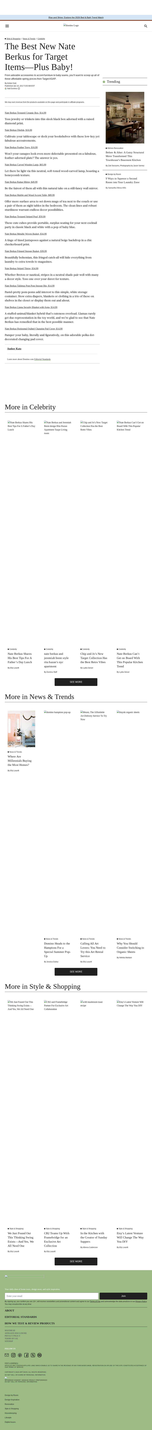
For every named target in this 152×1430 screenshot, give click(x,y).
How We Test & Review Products (30, 1323)
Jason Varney (138, 166)
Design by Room (114, 174)
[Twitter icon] (33, 1355)
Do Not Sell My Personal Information (21, 1382)
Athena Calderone (90, 1247)
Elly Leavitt (14, 668)
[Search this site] (145, 26)
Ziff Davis (24, 1372)
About (9, 1310)
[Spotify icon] (39, 1355)
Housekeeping (11, 1413)
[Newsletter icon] (7, 1355)
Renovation (9, 1404)
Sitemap (9, 1341)
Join (123, 1296)
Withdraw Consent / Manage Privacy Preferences (26, 1380)
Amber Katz (11, 83)
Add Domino (12, 88)
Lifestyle (8, 1418)
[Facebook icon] (26, 1355)
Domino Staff (52, 672)
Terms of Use (95, 1301)
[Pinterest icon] (20, 1355)
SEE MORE (76, 682)
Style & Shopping (13, 39)
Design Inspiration (12, 1400)
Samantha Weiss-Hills (117, 188)
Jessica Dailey (52, 962)
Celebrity (41, 39)
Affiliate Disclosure (16, 1333)
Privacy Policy (141, 1301)
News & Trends (29, 39)
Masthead (10, 1330)
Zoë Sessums (113, 166)
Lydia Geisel (88, 668)
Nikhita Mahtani (125, 958)
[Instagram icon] (13, 1355)
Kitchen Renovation (115, 148)
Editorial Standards (42, 359)
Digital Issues (10, 1422)
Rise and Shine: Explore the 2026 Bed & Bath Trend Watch (76, 17)
